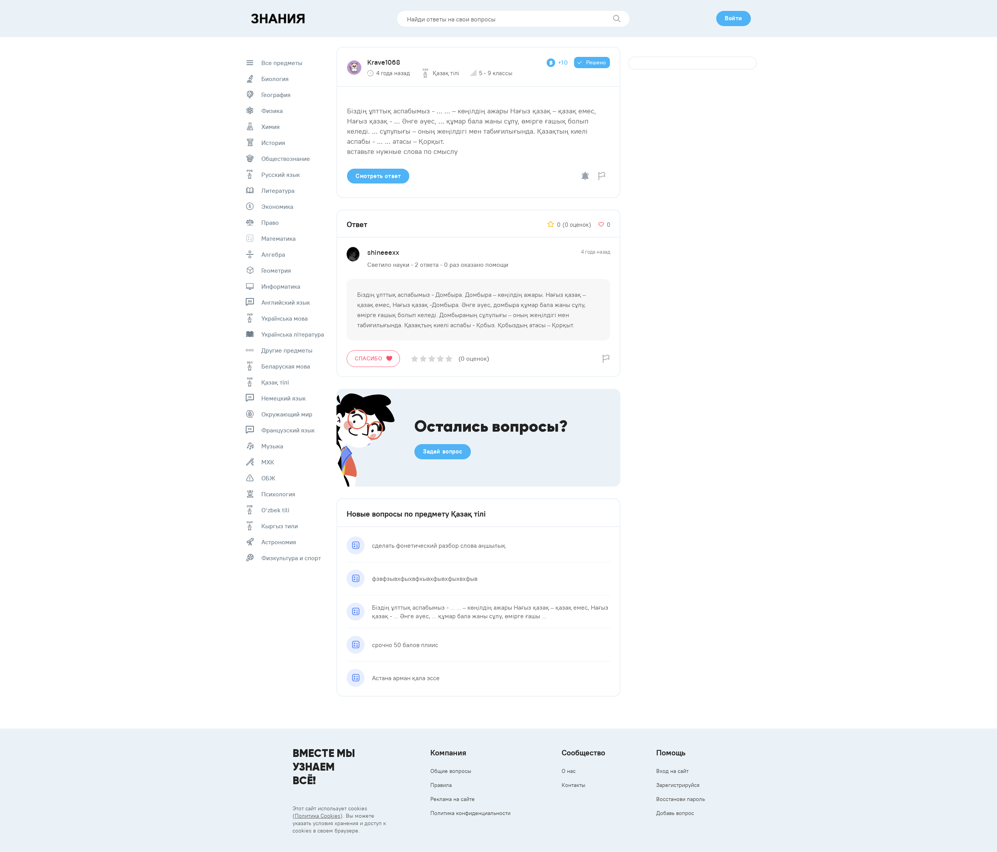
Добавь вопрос (675, 813)
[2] (423, 358)
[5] (449, 358)
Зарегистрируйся (677, 784)
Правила (441, 784)
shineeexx (383, 252)
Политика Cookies (317, 815)
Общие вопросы (450, 770)
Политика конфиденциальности (470, 813)
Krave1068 (383, 62)
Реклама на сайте (452, 799)
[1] (414, 358)
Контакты (573, 784)
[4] (440, 358)
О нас (569, 770)
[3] (431, 358)
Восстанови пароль (680, 799)
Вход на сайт (672, 770)
